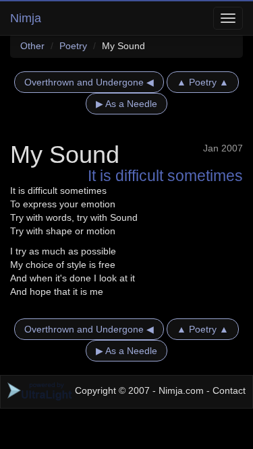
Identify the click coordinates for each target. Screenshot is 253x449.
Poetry (73, 45)
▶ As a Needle (126, 103)
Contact (229, 390)
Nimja (25, 18)
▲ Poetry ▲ (203, 82)
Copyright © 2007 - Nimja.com (139, 390)
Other (32, 45)
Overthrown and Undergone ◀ (89, 82)
